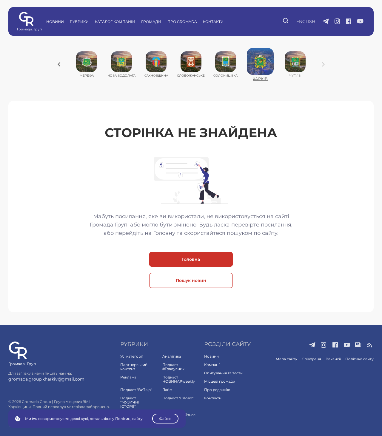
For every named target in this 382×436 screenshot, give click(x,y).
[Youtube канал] (360, 21)
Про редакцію (217, 389)
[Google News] (358, 345)
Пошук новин (191, 280)
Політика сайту (359, 359)
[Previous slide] (59, 64)
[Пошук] (286, 21)
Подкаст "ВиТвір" (136, 389)
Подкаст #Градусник (173, 366)
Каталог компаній (115, 21)
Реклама (128, 377)
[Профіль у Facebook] (348, 21)
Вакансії (333, 359)
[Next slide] (323, 64)
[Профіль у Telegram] (325, 21)
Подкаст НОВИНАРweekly (178, 379)
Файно (165, 418)
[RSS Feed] (370, 345)
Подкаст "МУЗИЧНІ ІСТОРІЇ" (129, 402)
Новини (55, 21)
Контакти (213, 21)
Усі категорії (131, 356)
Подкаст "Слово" (177, 398)
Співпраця (311, 359)
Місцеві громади (219, 381)
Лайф (167, 389)
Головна (191, 259)
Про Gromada (182, 21)
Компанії (212, 364)
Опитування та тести (223, 373)
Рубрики (79, 21)
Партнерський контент (133, 366)
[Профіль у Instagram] (337, 21)
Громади (151, 21)
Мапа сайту (286, 359)
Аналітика (171, 356)
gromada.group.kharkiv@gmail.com (46, 379)
